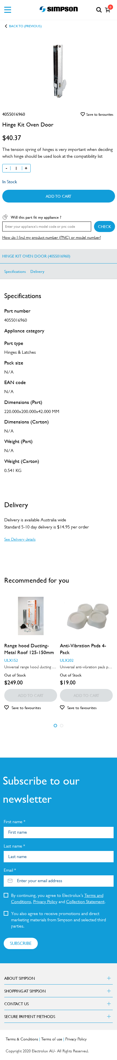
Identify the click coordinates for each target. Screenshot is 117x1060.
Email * (10, 870)
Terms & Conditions (22, 1039)
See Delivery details (19, 539)
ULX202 (67, 660)
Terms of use (51, 1039)
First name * (14, 821)
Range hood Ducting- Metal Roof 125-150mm (29, 648)
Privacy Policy (45, 901)
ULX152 (11, 660)
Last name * (14, 846)
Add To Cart (58, 196)
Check (104, 226)
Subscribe (21, 943)
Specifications (15, 271)
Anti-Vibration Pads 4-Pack (83, 648)
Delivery (37, 271)
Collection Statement (85, 901)
